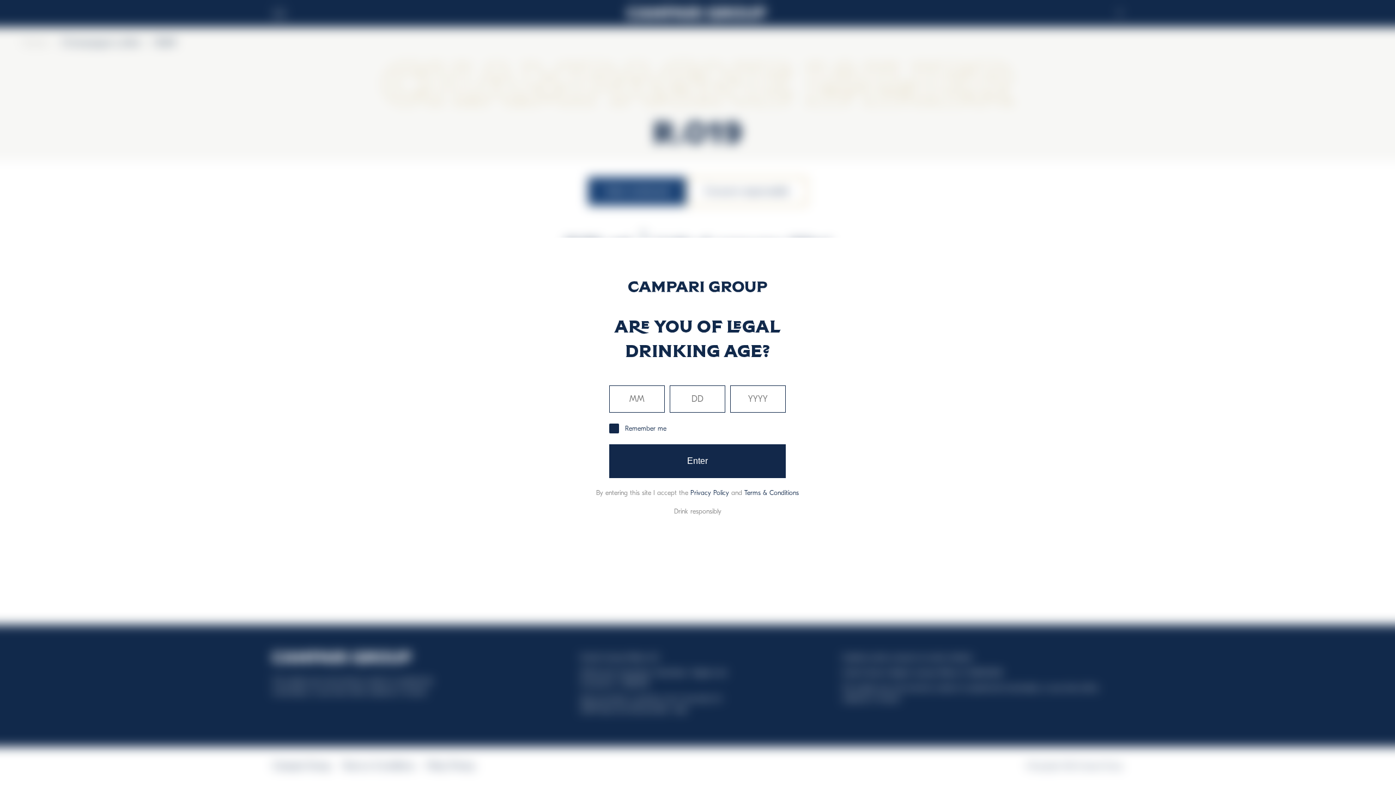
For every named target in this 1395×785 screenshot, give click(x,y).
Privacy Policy (709, 493)
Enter (697, 461)
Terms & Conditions (771, 493)
